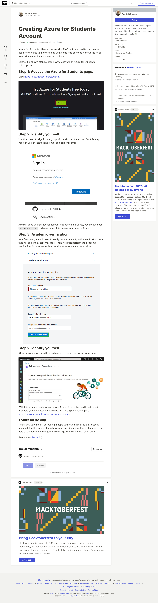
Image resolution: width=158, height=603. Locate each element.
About (130, 583)
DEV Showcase (120, 583)
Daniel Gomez (31, 13)
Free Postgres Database (71, 587)
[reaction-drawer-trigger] (6, 48)
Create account (146, 3)
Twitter (35, 437)
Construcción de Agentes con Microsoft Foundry (132, 77)
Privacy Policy (80, 590)
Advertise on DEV (86, 583)
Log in (132, 3)
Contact (138, 583)
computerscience (47, 42)
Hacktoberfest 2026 (124, 202)
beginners (32, 42)
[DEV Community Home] (5, 3)
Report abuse (69, 472)
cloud (22, 42)
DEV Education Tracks (59, 583)
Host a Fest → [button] (27, 560)
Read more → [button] (123, 217)
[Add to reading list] (5, 66)
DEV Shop (86, 587)
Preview (40, 465)
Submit (28, 465)
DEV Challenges (28, 583)
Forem (52, 593)
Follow (135, 20)
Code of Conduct (54, 472)
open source (64, 593)
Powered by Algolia (78, 3)
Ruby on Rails (74, 596)
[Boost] (5, 74)
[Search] (12, 3)
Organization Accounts (103, 583)
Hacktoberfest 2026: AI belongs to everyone (131, 188)
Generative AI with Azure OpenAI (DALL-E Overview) (133, 98)
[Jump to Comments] (5, 57)
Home (18, 583)
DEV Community (44, 580)
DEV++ (39, 583)
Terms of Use (93, 590)
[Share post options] (5, 82)
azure (60, 42)
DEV (87, 593)
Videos (46, 583)
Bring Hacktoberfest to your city (46, 538)
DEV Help (73, 583)
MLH (94, 587)
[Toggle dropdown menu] (108, 482)
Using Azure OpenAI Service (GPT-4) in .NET (134, 87)
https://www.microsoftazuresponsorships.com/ (44, 414)
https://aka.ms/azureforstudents (41, 76)
